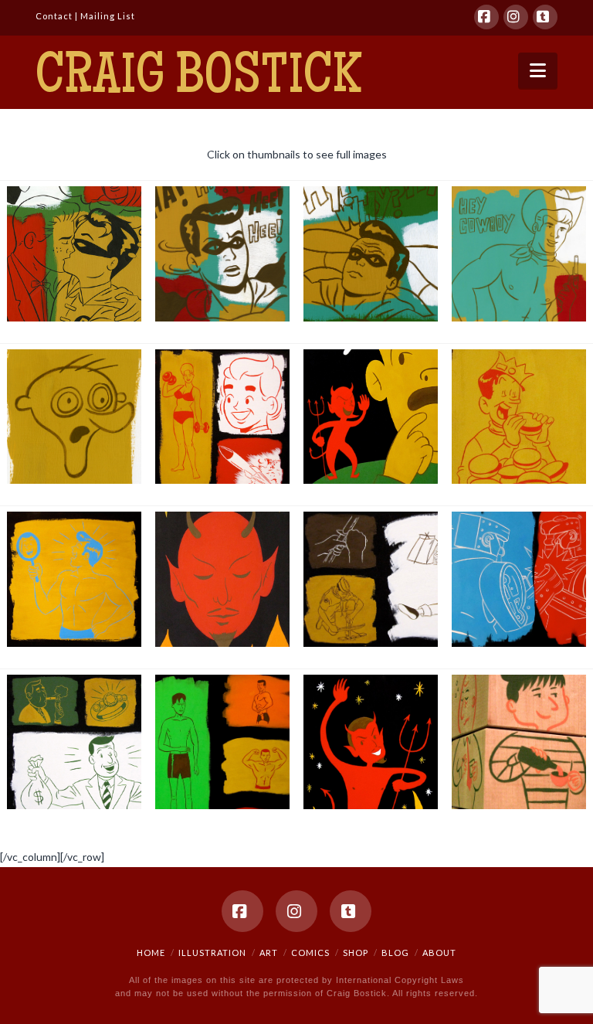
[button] (537, 70)
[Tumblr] (545, 17)
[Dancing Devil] (371, 742)
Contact (54, 16)
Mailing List (107, 16)
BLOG (395, 952)
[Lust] (222, 417)
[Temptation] (371, 417)
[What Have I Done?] (371, 253)
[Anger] (519, 579)
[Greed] (74, 742)
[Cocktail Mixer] (519, 742)
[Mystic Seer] (222, 579)
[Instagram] (515, 17)
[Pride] (74, 579)
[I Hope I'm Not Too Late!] (222, 253)
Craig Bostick (198, 80)
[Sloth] (371, 579)
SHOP (355, 952)
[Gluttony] (519, 417)
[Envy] (222, 742)
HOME (151, 952)
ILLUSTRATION (212, 952)
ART (268, 952)
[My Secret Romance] (74, 253)
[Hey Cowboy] (519, 253)
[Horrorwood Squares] (74, 417)
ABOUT (439, 952)
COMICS (310, 952)
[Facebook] (486, 17)
